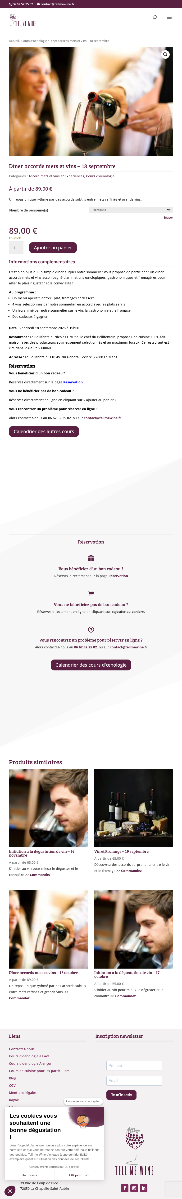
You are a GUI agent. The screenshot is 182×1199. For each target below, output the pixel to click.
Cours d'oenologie (34, 41)
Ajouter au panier (53, 247)
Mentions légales (22, 1092)
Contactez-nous (22, 1049)
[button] (165, 54)
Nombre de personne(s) (28, 210)
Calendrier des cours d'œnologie (91, 665)
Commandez (40, 874)
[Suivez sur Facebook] (124, 1188)
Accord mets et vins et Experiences (56, 176)
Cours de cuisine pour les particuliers (39, 1071)
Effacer (168, 217)
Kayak (14, 1100)
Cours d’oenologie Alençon (30, 1063)
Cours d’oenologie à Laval (29, 1056)
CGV (12, 1085)
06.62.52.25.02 (23, 4)
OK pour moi (79, 1175)
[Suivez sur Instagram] (134, 1188)
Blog (12, 1078)
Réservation (118, 576)
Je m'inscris (121, 1095)
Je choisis (29, 1175)
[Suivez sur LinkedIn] (143, 1188)
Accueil (14, 41)
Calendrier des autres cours (44, 431)
